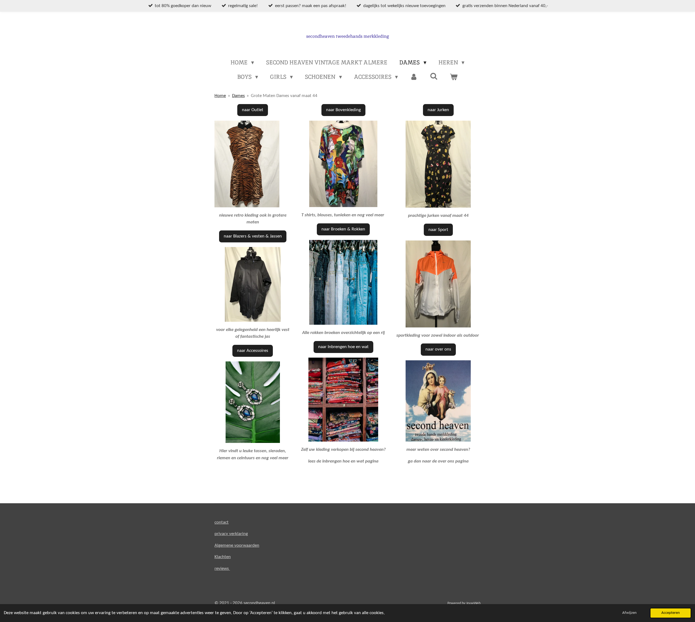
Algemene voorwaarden (236, 545)
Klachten (222, 557)
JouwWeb (473, 603)
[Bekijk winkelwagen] (453, 77)
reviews (222, 568)
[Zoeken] (434, 76)
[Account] (413, 77)
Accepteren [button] (670, 613)
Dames (238, 95)
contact (221, 522)
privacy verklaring (231, 534)
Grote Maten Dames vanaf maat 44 (284, 95)
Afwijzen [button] (629, 613)
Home (220, 95)
